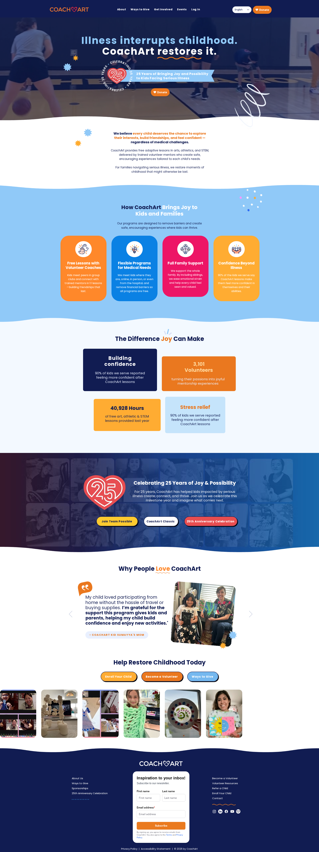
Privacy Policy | (131, 849)
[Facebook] (226, 811)
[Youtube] (232, 811)
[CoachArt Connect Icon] (238, 811)
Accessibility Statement (156, 849)
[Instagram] (214, 811)
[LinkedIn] (220, 811)
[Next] (250, 614)
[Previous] (70, 614)
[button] (121, 9)
